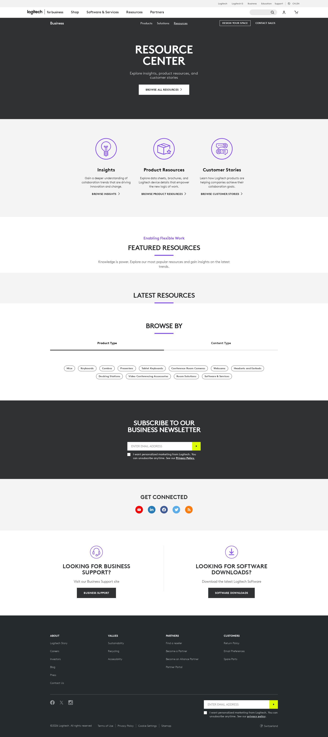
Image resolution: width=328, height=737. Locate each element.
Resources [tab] (134, 12)
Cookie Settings (147, 726)
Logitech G (237, 4)
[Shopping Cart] (296, 12)
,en (296, 3)
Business (252, 4)
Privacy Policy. (185, 458)
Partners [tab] (157, 12)
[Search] (263, 12)
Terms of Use (105, 726)
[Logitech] (47, 11)
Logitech (222, 4)
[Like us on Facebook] (52, 702)
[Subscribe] (196, 446)
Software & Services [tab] (103, 12)
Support (279, 3)
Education (266, 4)
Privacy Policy (126, 726)
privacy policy (256, 716)
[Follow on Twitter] (61, 702)
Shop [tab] (75, 12)
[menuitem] (146, 23)
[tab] (107, 342)
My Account (284, 12)
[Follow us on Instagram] (70, 702)
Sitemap (166, 726)
